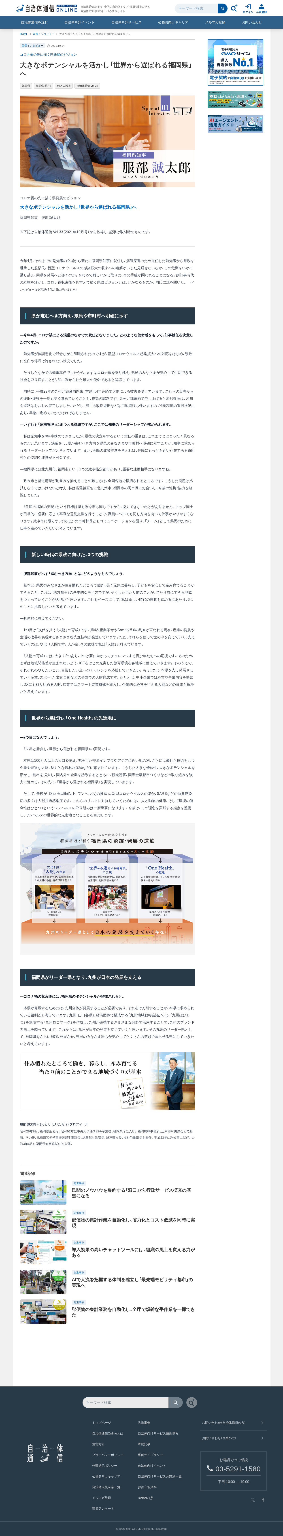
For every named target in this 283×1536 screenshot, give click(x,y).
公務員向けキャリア (173, 22)
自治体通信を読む (34, 22)
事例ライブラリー (150, 1455)
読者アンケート (103, 1508)
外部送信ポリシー (104, 1465)
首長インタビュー (43, 34)
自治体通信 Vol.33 (87, 85)
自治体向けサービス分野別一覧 (160, 1476)
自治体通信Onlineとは (107, 1433)
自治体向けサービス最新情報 (158, 1433)
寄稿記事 (144, 1444)
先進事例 (144, 1422)
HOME (24, 34)
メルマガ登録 (215, 22)
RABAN (143, 1498)
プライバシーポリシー (107, 1455)
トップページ (101, 1422)
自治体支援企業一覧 (106, 1487)
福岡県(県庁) (43, 85)
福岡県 (26, 85)
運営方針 (98, 1444)
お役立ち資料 (147, 1487)
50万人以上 (64, 85)
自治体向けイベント (79, 22)
